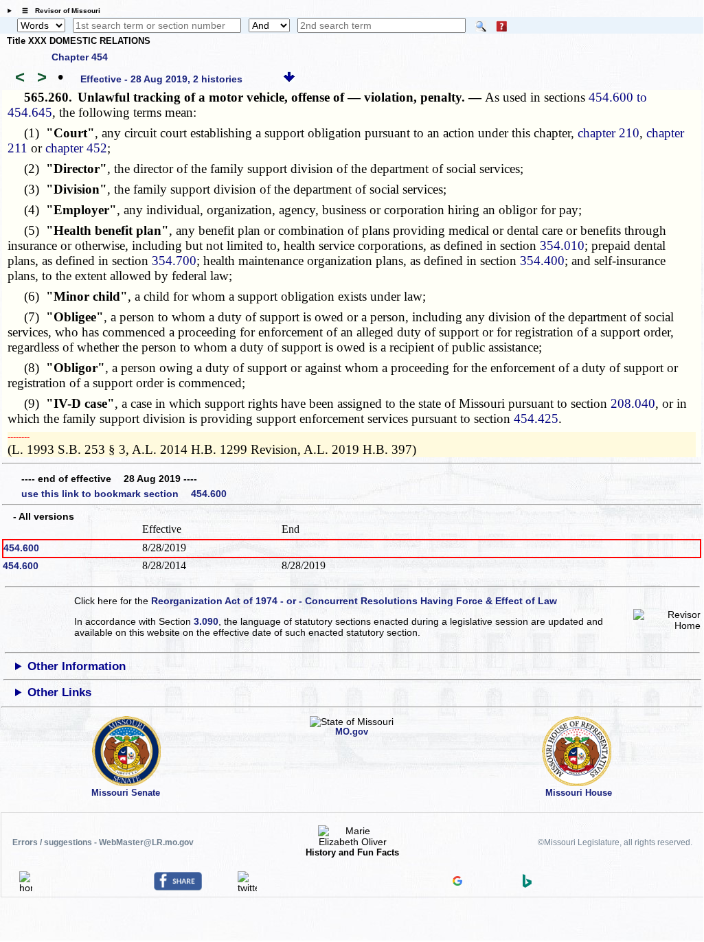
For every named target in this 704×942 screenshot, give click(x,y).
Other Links (59, 692)
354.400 (542, 260)
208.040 (633, 403)
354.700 (174, 260)
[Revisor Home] (26, 887)
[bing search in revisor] (527, 884)
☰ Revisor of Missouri (57, 10)
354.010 (562, 245)
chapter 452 (76, 148)
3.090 (206, 621)
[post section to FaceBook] (178, 887)
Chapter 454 (80, 56)
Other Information (76, 666)
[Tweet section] (247, 887)
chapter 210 (608, 133)
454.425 (536, 418)
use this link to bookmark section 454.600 (124, 493)
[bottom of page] (289, 78)
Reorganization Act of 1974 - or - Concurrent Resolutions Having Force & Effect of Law (354, 600)
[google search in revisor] (457, 882)
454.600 (21, 547)
